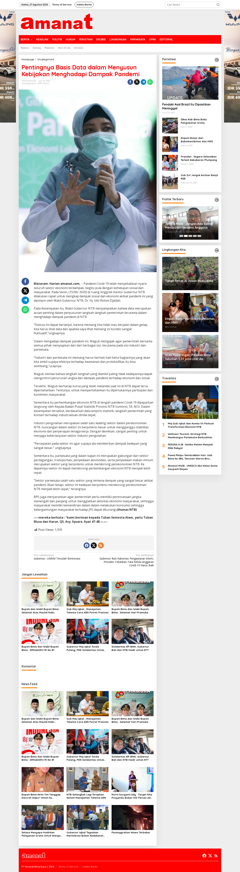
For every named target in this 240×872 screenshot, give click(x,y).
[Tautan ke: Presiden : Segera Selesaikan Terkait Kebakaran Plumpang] (170, 162)
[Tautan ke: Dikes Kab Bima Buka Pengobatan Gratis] (170, 125)
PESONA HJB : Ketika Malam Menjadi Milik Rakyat (190, 446)
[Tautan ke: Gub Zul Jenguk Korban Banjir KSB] (170, 181)
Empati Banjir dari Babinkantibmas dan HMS (197, 139)
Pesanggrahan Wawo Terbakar (131, 832)
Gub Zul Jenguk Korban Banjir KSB (199, 177)
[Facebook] (87, 545)
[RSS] (101, 545)
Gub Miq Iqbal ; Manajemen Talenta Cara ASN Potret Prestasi (87, 611)
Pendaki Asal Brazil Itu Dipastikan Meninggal (186, 106)
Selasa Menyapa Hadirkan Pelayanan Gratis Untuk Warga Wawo (41, 834)
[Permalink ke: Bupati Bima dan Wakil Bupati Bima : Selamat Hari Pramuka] (133, 593)
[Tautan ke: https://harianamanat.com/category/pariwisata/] (216, 379)
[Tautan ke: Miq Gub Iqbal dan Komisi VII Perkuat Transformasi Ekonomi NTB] (190, 402)
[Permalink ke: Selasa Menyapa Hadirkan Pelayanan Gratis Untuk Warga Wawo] (43, 817)
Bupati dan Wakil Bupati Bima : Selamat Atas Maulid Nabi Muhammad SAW (41, 611)
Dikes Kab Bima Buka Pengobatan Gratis (194, 121)
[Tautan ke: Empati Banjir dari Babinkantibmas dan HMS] (170, 144)
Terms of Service (68, 866)
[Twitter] (94, 545)
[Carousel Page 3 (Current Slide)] (190, 236)
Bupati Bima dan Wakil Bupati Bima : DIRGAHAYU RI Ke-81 (40, 648)
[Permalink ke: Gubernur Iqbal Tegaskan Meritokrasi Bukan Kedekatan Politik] (88, 817)
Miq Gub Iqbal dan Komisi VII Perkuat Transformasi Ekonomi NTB (191, 425)
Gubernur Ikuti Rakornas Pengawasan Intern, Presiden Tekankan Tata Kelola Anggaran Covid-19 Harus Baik (127, 560)
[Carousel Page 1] (181, 236)
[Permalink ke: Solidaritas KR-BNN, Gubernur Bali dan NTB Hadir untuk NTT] (133, 631)
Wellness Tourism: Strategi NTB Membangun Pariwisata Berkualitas (190, 435)
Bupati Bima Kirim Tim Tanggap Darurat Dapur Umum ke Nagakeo (41, 796)
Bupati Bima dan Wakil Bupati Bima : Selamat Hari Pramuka (130, 611)
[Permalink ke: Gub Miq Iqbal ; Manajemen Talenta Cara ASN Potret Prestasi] (88, 593)
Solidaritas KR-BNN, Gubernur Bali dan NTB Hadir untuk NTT (130, 648)
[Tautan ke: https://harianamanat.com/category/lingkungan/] (216, 250)
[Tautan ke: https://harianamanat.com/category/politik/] (216, 200)
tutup (12, 11)
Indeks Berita (90, 866)
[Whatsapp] (150, 82)
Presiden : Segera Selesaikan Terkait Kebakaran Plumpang (199, 158)
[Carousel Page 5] (199, 236)
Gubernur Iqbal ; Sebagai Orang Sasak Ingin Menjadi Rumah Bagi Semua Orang (188, 226)
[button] (218, 5)
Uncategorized (29, 83)
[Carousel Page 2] (186, 236)
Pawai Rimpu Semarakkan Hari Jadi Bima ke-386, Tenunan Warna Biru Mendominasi (190, 457)
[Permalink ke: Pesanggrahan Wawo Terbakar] (133, 817)
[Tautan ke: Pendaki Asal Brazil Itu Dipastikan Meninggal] (190, 83)
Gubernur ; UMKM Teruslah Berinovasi (57, 556)
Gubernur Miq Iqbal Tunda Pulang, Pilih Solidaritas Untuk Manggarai (85, 648)
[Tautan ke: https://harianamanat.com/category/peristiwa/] (216, 60)
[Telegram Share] (143, 82)
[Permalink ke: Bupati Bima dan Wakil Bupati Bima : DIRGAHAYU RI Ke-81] (43, 631)
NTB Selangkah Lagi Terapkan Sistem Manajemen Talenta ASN (86, 796)
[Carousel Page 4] (195, 236)
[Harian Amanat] (56, 22)
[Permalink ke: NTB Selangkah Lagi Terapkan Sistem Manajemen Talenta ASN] (88, 779)
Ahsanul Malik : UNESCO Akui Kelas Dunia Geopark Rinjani (193, 467)
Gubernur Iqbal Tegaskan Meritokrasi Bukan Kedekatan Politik (85, 834)
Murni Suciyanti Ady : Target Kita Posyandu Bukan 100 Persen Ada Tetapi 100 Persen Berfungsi (132, 796)
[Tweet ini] (137, 82)
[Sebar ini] (130, 82)
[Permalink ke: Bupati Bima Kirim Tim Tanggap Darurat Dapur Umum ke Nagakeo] (43, 779)
